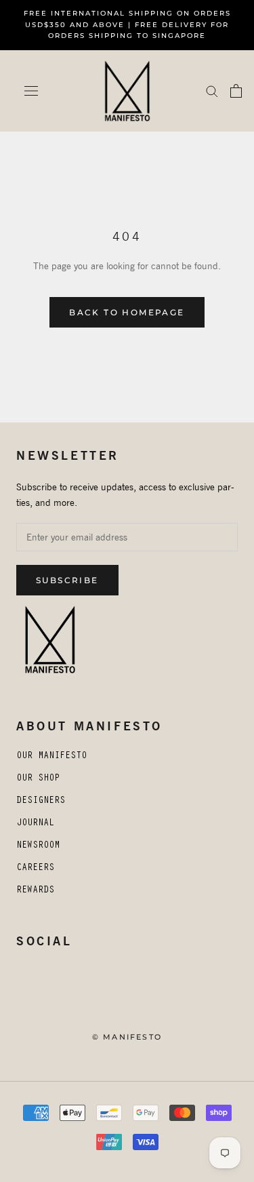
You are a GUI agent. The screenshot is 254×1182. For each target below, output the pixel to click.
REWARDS (35, 891)
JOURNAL (35, 824)
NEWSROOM (38, 846)
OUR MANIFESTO (51, 757)
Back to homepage (126, 312)
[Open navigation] (31, 90)
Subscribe (67, 580)
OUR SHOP (38, 779)
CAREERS (35, 868)
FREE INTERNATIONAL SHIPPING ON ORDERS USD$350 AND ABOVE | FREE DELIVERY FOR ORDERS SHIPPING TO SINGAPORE (127, 24)
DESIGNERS (40, 801)
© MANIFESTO (127, 1037)
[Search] (212, 90)
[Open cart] (236, 91)
